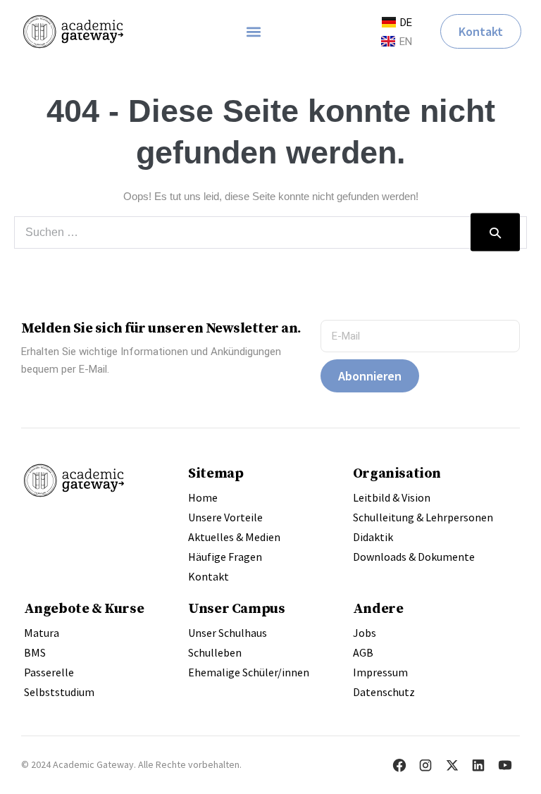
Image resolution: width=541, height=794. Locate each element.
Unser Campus (236, 608)
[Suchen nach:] (270, 232)
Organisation (397, 473)
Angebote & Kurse (84, 608)
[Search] (495, 232)
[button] (253, 31)
